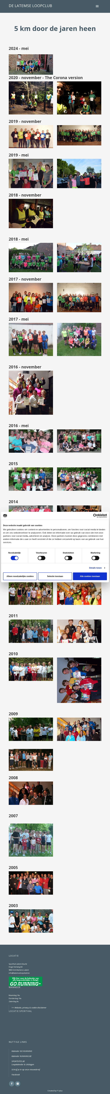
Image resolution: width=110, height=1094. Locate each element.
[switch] (41, 558)
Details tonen (95, 568)
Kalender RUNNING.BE (22, 1056)
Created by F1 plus (55, 1090)
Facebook (16, 1074)
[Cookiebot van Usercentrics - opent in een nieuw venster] (95, 516)
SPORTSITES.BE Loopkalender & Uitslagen (23, 1063)
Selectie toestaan (55, 576)
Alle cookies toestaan (90, 576)
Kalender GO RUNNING (22, 1051)
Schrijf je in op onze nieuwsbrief (26, 1069)
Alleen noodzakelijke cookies (20, 576)
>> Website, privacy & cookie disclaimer (29, 1007)
